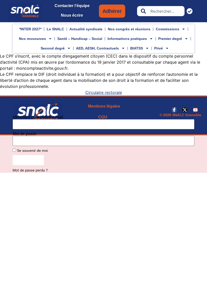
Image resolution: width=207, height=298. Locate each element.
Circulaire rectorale (103, 92)
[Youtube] (195, 110)
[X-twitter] (185, 110)
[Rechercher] (191, 11)
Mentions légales (104, 106)
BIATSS (136, 48)
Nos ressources (32, 39)
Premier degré (170, 39)
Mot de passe (25, 134)
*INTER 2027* (30, 29)
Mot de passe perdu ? (30, 170)
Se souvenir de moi (32, 151)
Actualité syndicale (85, 29)
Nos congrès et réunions (129, 29)
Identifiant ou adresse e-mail (38, 117)
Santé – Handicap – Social (79, 39)
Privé (158, 48)
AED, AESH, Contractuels (97, 48)
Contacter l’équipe (72, 6)
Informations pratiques (127, 39)
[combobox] (161, 11)
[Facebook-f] (174, 110)
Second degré (53, 48)
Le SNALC (55, 29)
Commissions (167, 29)
